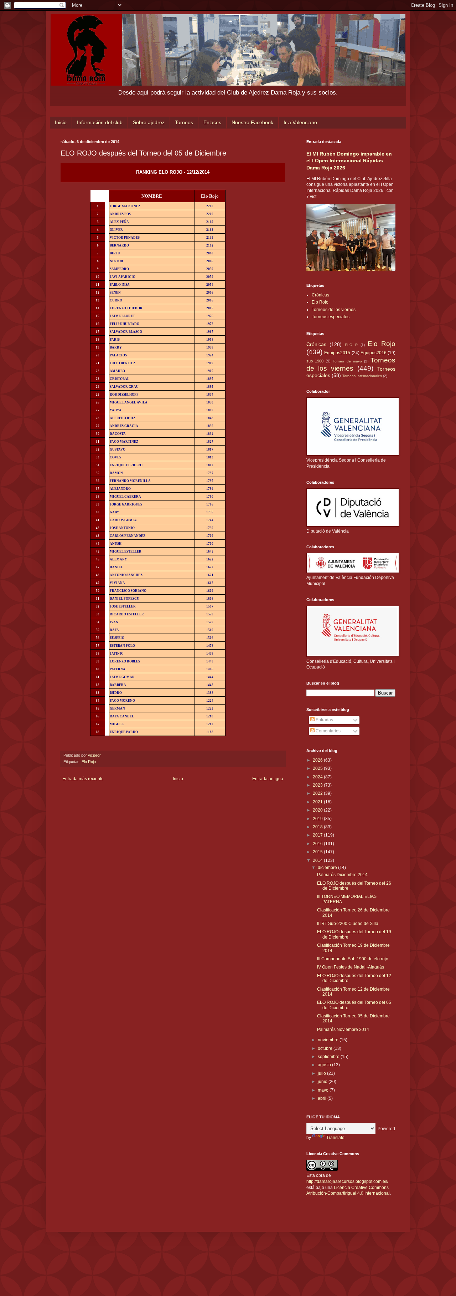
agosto (325, 1064)
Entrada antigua (267, 778)
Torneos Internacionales (362, 376)
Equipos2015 (337, 352)
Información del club (100, 122)
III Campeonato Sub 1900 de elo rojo (352, 958)
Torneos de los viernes (334, 309)
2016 (318, 843)
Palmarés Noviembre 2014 (343, 1029)
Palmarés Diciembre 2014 (342, 874)
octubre (325, 1048)
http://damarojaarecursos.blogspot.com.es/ (347, 1181)
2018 (318, 826)
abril (322, 1098)
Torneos (184, 122)
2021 (318, 801)
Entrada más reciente (83, 778)
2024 (318, 776)
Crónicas (320, 295)
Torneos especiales (330, 316)
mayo (324, 1090)
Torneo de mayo (347, 361)
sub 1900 (314, 361)
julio (322, 1073)
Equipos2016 (374, 352)
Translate (335, 1137)
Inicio (61, 122)
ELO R (351, 345)
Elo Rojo (89, 761)
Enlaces (212, 122)
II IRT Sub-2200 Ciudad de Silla (347, 923)
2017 (318, 835)
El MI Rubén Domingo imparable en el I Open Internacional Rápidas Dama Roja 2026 (349, 161)
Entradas (324, 719)
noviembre (329, 1039)
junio (323, 1081)
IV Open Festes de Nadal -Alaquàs (350, 967)
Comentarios (328, 730)
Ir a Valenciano (300, 122)
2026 (318, 760)
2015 (318, 851)
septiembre (329, 1056)
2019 (318, 818)
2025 (318, 768)
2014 (318, 860)
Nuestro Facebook (252, 122)
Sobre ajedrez (149, 122)
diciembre (328, 867)
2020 (318, 810)
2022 (318, 793)
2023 (318, 785)
